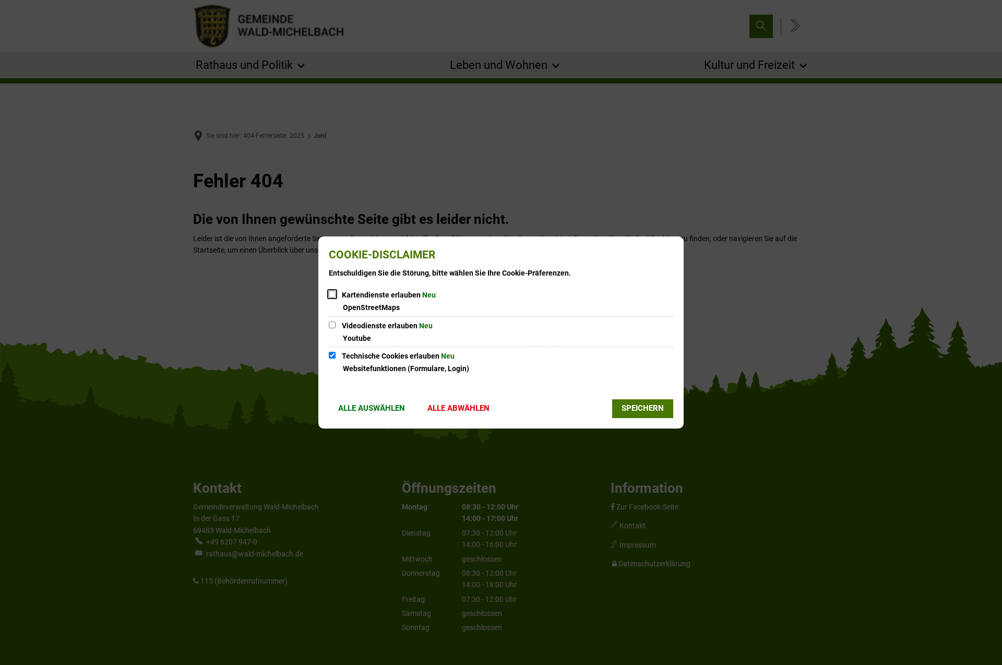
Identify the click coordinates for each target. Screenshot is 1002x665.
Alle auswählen (371, 408)
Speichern (643, 408)
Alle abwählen (458, 408)
